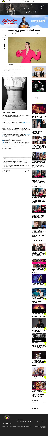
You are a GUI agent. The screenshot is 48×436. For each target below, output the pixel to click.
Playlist (32, 1)
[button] (4, 46)
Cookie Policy (23, 426)
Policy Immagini (28, 426)
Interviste (22, 0)
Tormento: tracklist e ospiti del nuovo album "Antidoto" (13, 161)
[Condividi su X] (4, 43)
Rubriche (27, 1)
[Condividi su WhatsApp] (4, 39)
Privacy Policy (18, 426)
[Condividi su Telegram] (4, 45)
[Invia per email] (4, 48)
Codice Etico (14, 426)
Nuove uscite (28, 0)
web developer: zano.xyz (43, 427)
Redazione (5, 33)
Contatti (11, 426)
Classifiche (35, 0)
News (17, 0)
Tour (41, 0)
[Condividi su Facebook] (4, 41)
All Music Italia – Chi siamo (5, 426)
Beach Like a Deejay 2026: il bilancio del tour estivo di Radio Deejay (15, 159)
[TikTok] (45, 421)
